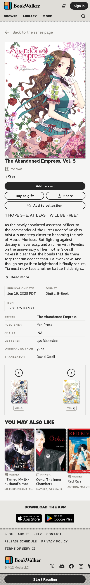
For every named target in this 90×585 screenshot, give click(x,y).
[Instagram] (81, 566)
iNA (39, 333)
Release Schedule (21, 541)
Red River (75, 481)
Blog (9, 534)
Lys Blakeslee (47, 341)
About (23, 534)
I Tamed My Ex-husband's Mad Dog (17, 481)
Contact (54, 534)
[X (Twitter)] (52, 566)
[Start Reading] (45, 100)
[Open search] (83, 16)
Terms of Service (20, 548)
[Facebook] (71, 566)
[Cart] (63, 6)
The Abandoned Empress (56, 317)
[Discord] (61, 566)
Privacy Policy (54, 541)
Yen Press (44, 325)
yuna (40, 349)
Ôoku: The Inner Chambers (48, 481)
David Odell (46, 357)
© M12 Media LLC (17, 567)
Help (37, 534)
